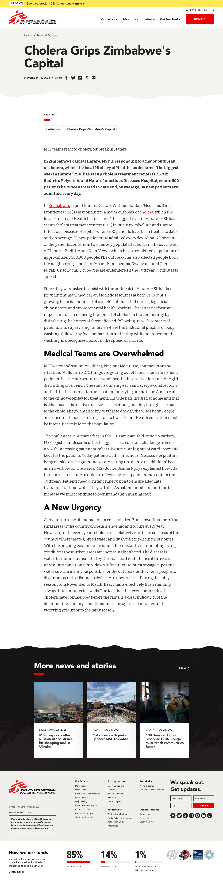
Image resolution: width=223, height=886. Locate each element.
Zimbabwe (53, 129)
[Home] (34, 17)
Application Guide (115, 821)
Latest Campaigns (115, 785)
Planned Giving (82, 809)
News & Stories (47, 35)
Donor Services (82, 785)
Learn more (75, 3)
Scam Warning (146, 821)
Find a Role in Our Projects (119, 818)
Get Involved (169, 19)
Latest (148, 19)
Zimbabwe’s (59, 205)
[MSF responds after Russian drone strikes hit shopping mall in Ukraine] (58, 720)
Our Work (108, 19)
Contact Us (145, 814)
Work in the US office (117, 814)
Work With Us (193, 10)
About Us (129, 19)
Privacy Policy (146, 818)
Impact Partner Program (86, 805)
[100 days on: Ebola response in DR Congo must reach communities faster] (164, 720)
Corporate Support (84, 817)
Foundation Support (84, 813)
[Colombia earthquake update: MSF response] (111, 720)
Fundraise (112, 789)
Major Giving (81, 801)
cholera (146, 212)
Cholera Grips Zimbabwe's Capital (91, 129)
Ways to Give (81, 797)
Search (207, 10)
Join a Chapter (114, 801)
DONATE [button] (199, 19)
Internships (112, 825)
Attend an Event (115, 793)
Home (28, 35)
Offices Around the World (152, 789)
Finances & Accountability (87, 793)
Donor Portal (81, 789)
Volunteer (112, 797)
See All (183, 667)
